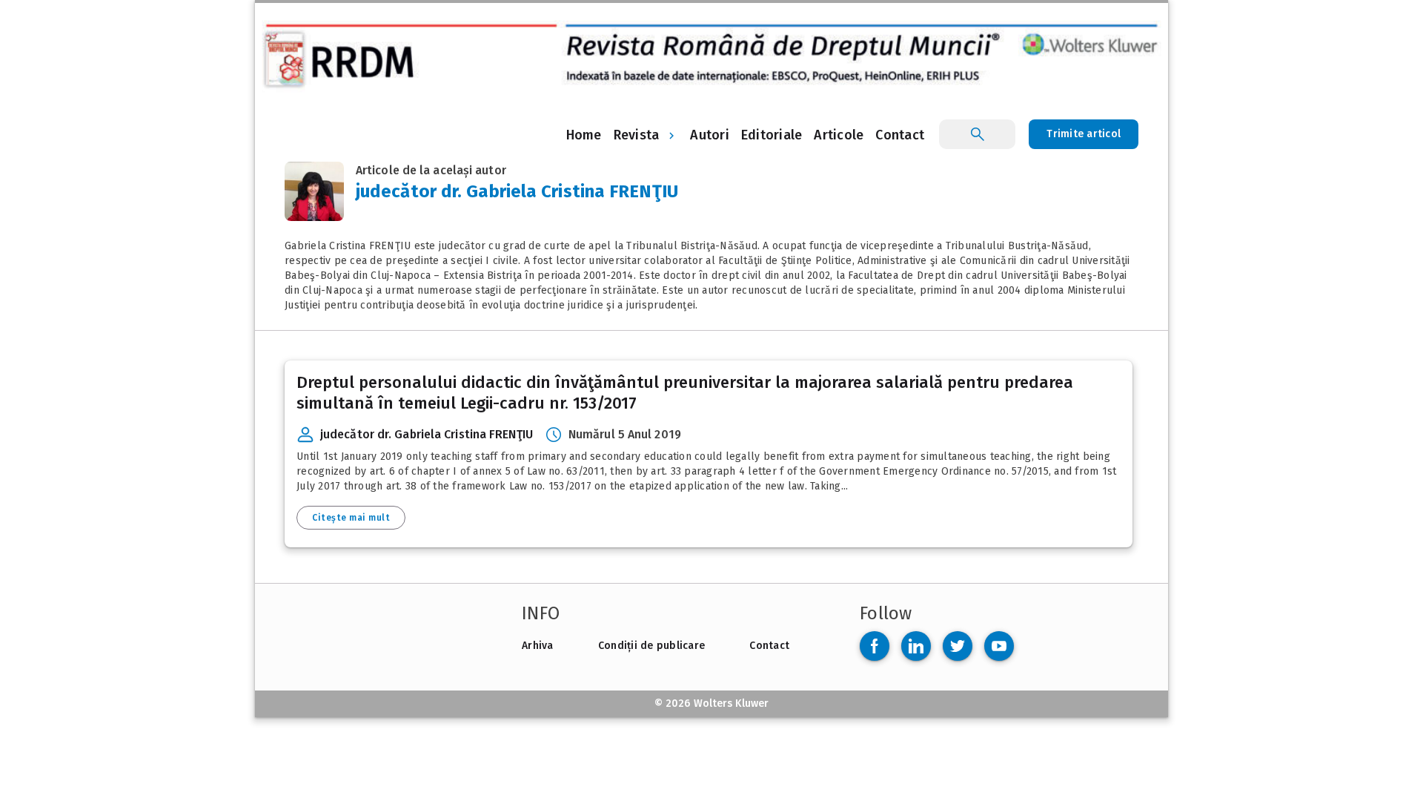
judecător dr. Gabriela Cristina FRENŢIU (426, 434)
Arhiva (538, 645)
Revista (637, 135)
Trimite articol (1083, 134)
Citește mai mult (351, 517)
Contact (769, 645)
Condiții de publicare (651, 645)
